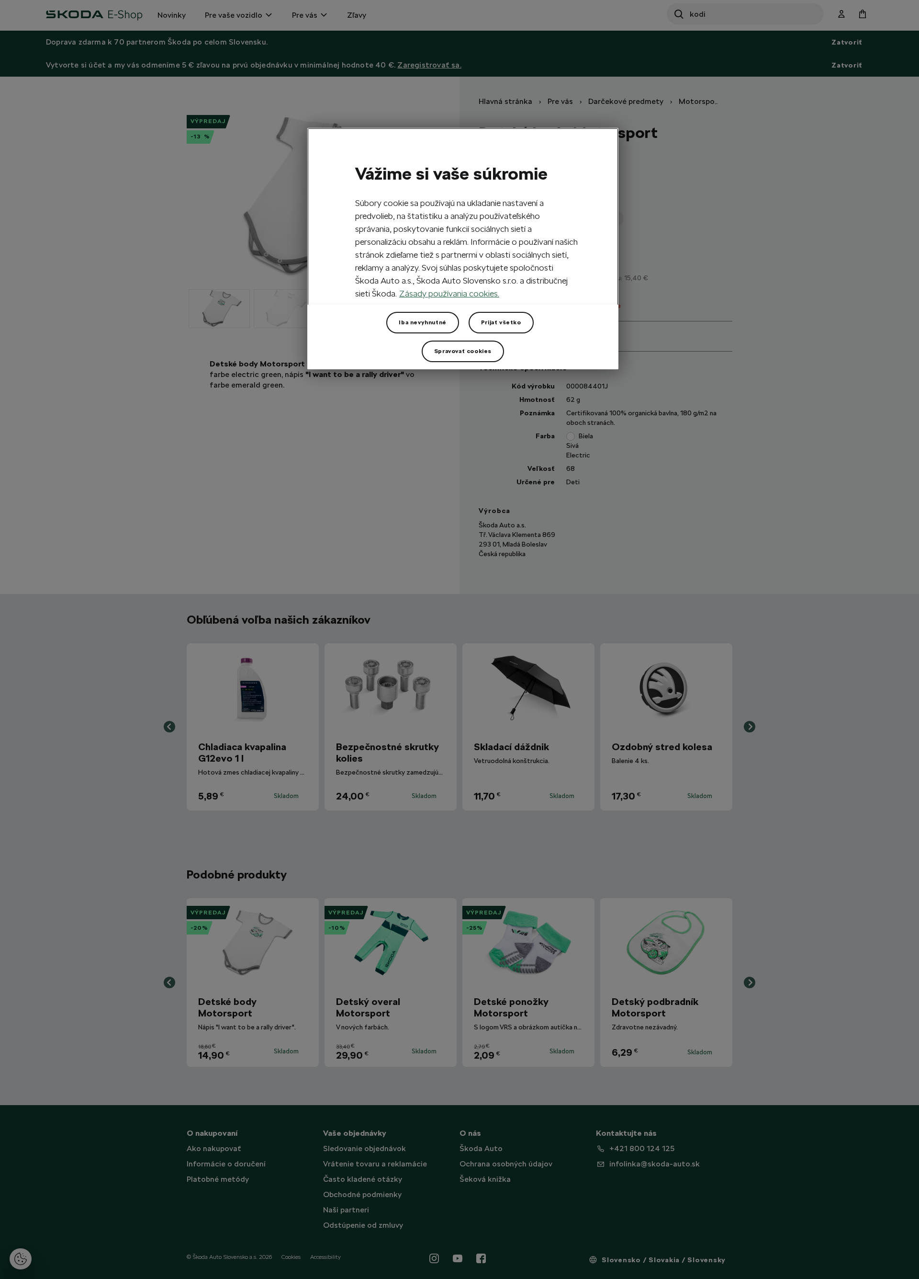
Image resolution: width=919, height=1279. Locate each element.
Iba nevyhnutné (422, 322)
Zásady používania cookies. (449, 293)
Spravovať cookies (463, 351)
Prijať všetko (501, 322)
